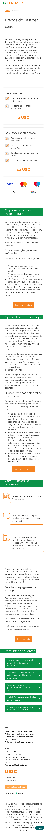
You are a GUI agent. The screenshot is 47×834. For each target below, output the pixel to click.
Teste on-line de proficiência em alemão (19, 734)
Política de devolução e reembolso (17, 760)
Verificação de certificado (16, 787)
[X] (11, 771)
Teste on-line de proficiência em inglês (18, 731)
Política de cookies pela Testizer (16, 757)
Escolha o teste (23, 639)
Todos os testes (10, 739)
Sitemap (8, 762)
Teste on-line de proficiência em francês (19, 737)
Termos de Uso (10, 752)
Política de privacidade (13, 754)
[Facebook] (6, 771)
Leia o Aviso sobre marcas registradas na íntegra (23, 829)
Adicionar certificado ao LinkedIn (16, 765)
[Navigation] (41, 3)
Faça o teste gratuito (23, 305)
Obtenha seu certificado (23, 469)
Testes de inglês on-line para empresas (19, 742)
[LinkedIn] (15, 771)
